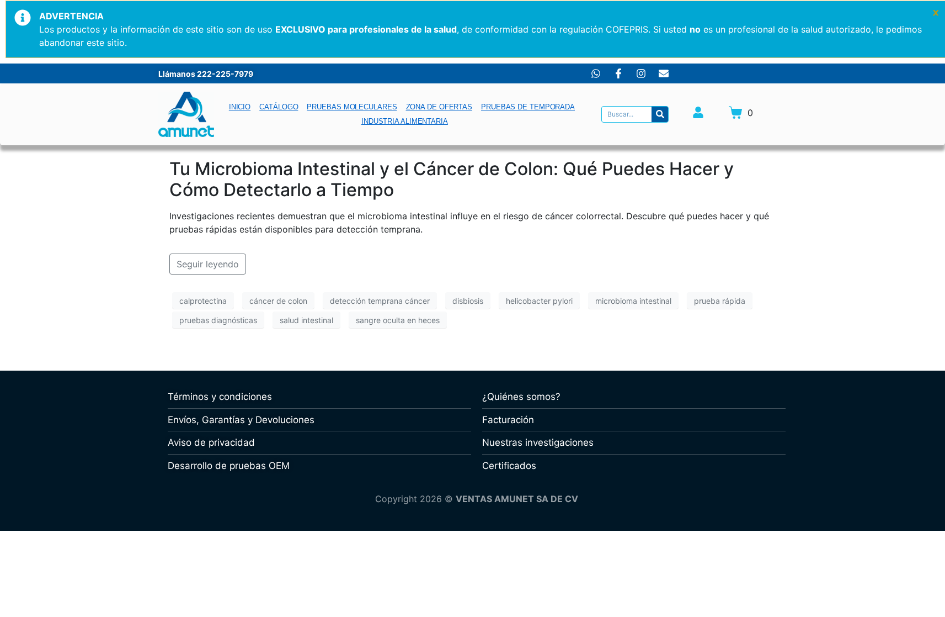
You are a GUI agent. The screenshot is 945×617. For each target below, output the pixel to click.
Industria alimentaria (404, 121)
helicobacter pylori (539, 300)
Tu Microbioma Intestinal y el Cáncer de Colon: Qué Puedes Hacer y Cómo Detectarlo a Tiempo (451, 179)
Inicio (239, 107)
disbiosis (467, 300)
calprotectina (203, 300)
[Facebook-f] (618, 73)
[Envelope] (664, 73)
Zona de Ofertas (439, 107)
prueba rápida (719, 300)
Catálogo (278, 107)
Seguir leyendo (208, 264)
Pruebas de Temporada (528, 107)
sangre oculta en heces (398, 320)
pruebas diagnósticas (218, 320)
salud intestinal (306, 320)
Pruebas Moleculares (352, 107)
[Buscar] (660, 114)
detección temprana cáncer (380, 300)
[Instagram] (641, 73)
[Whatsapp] (596, 73)
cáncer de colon (278, 300)
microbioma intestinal (633, 300)
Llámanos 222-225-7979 (205, 73)
